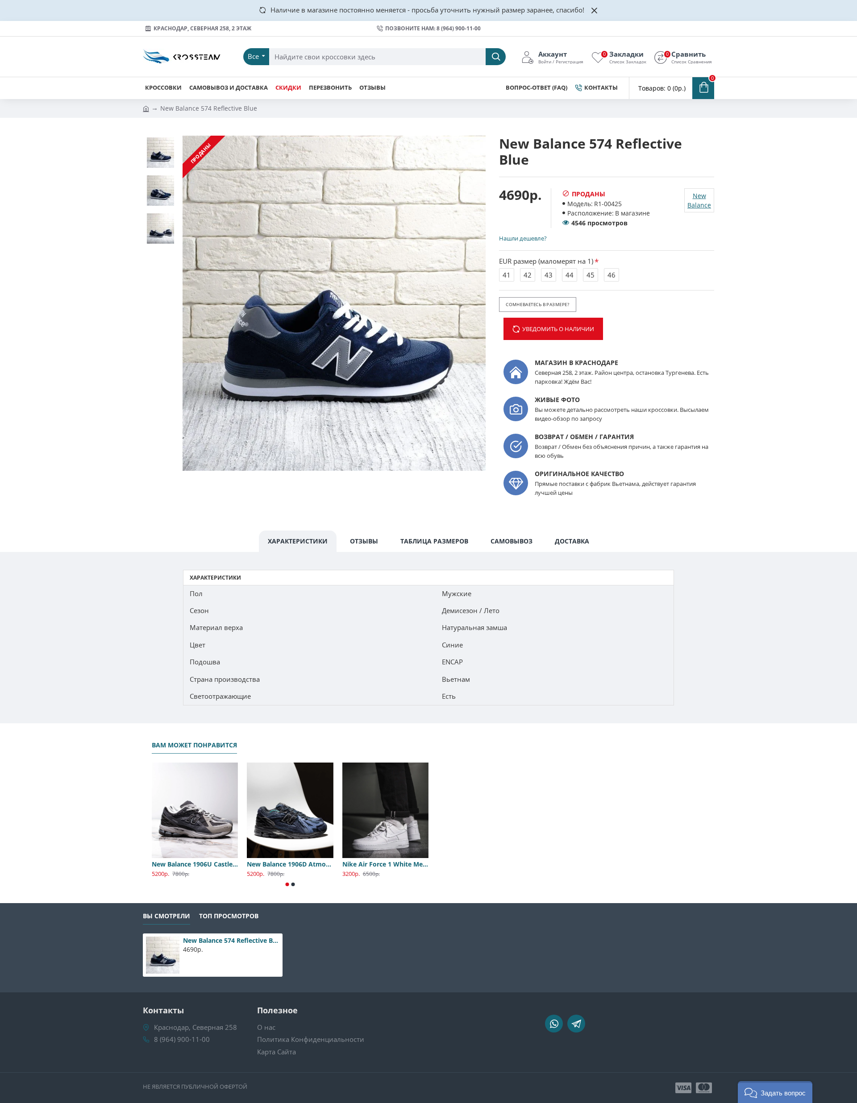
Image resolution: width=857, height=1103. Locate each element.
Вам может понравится (194, 745)
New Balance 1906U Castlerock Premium (195, 864)
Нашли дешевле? (522, 238)
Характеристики (298, 541)
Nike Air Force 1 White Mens (385, 864)
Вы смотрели (166, 916)
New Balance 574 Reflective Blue (231, 941)
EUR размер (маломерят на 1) (546, 261)
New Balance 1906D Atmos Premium (290, 864)
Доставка (572, 541)
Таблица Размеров (434, 541)
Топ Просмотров (228, 916)
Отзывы (364, 541)
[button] (287, 884)
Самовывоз (512, 541)
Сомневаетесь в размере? (537, 304)
